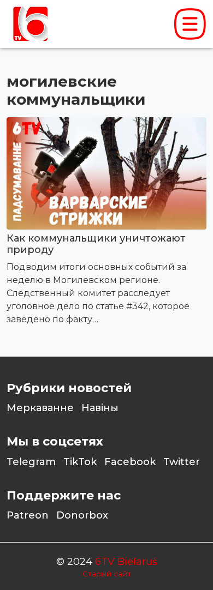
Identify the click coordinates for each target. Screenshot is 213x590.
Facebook (130, 462)
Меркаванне (40, 408)
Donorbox (82, 515)
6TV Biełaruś (126, 562)
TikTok (80, 462)
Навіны (100, 408)
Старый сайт (106, 573)
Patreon (28, 515)
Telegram (31, 462)
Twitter (181, 462)
